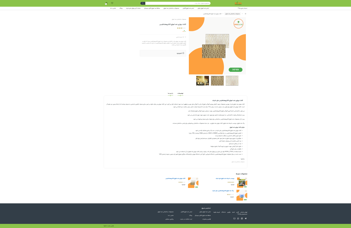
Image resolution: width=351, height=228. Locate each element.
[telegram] (245, 219)
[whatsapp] (238, 219)
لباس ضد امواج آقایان (188, 8)
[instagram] (242, 219)
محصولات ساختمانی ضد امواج (171, 8)
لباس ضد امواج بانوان (203, 8)
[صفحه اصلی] (245, 13)
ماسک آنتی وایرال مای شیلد (133, 8)
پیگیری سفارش (169, 219)
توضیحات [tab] (180, 93)
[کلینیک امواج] (184, 31)
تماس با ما (113, 8)
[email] (234, 219)
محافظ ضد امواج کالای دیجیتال (152, 8)
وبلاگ (120, 8)
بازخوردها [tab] (170, 93)
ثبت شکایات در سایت (186, 219)
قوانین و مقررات (206, 219)
